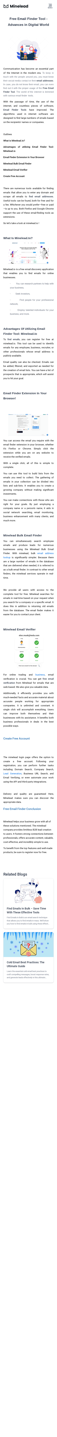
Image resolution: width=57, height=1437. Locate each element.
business (40, 674)
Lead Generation (12, 773)
